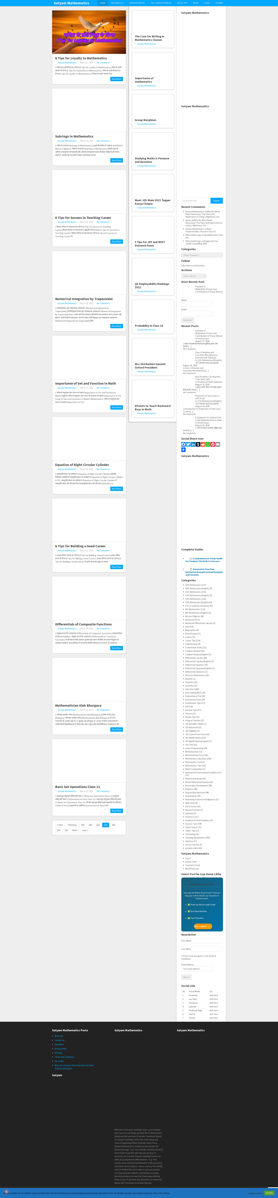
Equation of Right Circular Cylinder (82, 464)
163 (113, 825)
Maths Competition (194, 769)
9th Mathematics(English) (196, 612)
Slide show (190, 803)
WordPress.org (192, 868)
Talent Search (191, 827)
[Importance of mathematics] (153, 63)
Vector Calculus (192, 844)
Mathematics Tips (193, 765)
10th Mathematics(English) (197, 588)
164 (58, 830)
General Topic (191, 710)
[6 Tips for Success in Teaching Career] (89, 191)
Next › (75, 830)
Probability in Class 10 (149, 325)
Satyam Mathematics (71, 3)
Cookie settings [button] (255, 1193)
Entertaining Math (193, 692)
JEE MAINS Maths (193, 737)
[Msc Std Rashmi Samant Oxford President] (153, 349)
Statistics (189, 816)
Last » (85, 830)
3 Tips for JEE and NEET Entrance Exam (150, 243)
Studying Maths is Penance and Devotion (152, 160)
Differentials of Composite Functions (83, 624)
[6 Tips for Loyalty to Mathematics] (89, 32)
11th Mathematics (193, 592)
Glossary (189, 713)
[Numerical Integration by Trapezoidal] (89, 273)
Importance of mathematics (144, 79)
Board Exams (191, 633)
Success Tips (191, 823)
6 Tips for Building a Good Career (80, 546)
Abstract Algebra (192, 616)
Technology (190, 834)
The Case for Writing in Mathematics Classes (149, 38)
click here (213, 995)
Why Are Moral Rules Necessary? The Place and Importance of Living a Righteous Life (202, 214)
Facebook (193, 995)
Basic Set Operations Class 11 (77, 786)
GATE (187, 706)
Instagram (193, 1002)
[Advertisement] (202, 59)
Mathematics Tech (193, 762)
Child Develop (191, 644)
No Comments (103, 62)
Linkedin (192, 1006)
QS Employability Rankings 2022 (152, 285)
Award (188, 626)
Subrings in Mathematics (74, 136)
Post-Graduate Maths (161, 3)
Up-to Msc (59, 1061)
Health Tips (190, 717)
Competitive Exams (194, 647)
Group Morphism (145, 120)
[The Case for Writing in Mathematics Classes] (153, 21)
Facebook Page (195, 1010)
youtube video (191, 848)
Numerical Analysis (193, 778)
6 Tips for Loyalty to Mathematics (81, 58)
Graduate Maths (137, 3)
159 (82, 825)
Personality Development (196, 785)
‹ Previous (72, 825)
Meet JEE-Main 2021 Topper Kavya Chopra (153, 201)
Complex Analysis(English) (197, 654)
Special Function (192, 810)
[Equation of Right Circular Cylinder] (89, 438)
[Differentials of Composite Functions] (89, 598)
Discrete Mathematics (195, 675)
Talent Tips (190, 830)
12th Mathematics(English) (197, 602)
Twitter (192, 1014)
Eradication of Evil (193, 696)
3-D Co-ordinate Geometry (197, 605)
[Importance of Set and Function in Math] (89, 357)
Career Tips (190, 640)
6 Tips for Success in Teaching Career (83, 217)
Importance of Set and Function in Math (85, 383)
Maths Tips (182, 3)
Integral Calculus (192, 720)
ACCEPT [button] (269, 1193)
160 (90, 825)
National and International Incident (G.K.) (203, 772)
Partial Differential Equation (197, 782)
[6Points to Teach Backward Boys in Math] (153, 391)
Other (207, 3)
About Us (59, 1036)
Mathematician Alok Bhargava (78, 705)
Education (189, 689)
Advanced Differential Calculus (199, 623)
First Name (186, 940)
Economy (189, 685)
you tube (193, 999)
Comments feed (192, 865)
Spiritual (189, 813)
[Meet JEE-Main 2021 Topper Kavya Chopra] (153, 185)
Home (102, 3)
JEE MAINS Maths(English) (197, 741)
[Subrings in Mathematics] (89, 110)
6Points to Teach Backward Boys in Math (153, 407)
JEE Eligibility (191, 730)
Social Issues (191, 806)
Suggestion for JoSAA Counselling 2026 (201, 242)
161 (98, 825)
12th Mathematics (193, 598)
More (195, 3)
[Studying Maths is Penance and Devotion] (153, 143)
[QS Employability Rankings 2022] (153, 269)
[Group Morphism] (153, 105)
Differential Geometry (195, 671)
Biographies (190, 630)
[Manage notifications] (6, 1191)
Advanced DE (191, 619)
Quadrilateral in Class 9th (204, 236)
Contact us (60, 1040)
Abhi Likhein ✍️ (202, 926)
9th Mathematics (192, 609)
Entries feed (190, 861)
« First (60, 825)
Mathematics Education (195, 758)
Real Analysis (191, 796)
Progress (189, 789)
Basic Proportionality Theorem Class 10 (200, 230)
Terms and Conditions (64, 1057)
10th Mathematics (193, 585)
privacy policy (61, 1048)
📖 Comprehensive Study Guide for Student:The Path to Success (203, 560)
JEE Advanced (191, 727)
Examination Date (193, 699)
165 (66, 830)
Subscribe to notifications (192, 265)
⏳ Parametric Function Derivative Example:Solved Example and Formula (204, 572)
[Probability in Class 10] (153, 311)
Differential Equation (194, 664)
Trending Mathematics (195, 837)
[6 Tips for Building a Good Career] (89, 520)
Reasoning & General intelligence (200, 799)
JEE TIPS (189, 744)
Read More (116, 79)
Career (188, 637)
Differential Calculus (194, 658)
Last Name (186, 949)
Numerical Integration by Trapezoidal (84, 299)
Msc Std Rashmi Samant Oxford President (150, 365)
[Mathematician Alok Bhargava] (89, 679)
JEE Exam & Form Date (195, 734)
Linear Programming (194, 748)
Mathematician (192, 751)
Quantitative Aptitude (195, 792)
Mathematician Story (194, 755)
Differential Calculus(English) (198, 661)
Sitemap (219, 3)
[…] (189, 346)
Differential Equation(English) (198, 668)
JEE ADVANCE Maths (194, 724)
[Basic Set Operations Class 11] (89, 760)
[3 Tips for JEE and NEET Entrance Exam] (153, 227)
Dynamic (189, 678)
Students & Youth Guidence (197, 820)
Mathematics (117, 3)
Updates (189, 841)
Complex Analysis (193, 651)
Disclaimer (59, 1044)
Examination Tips (193, 703)
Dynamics (189, 682)
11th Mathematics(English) (197, 595)
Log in (188, 858)
